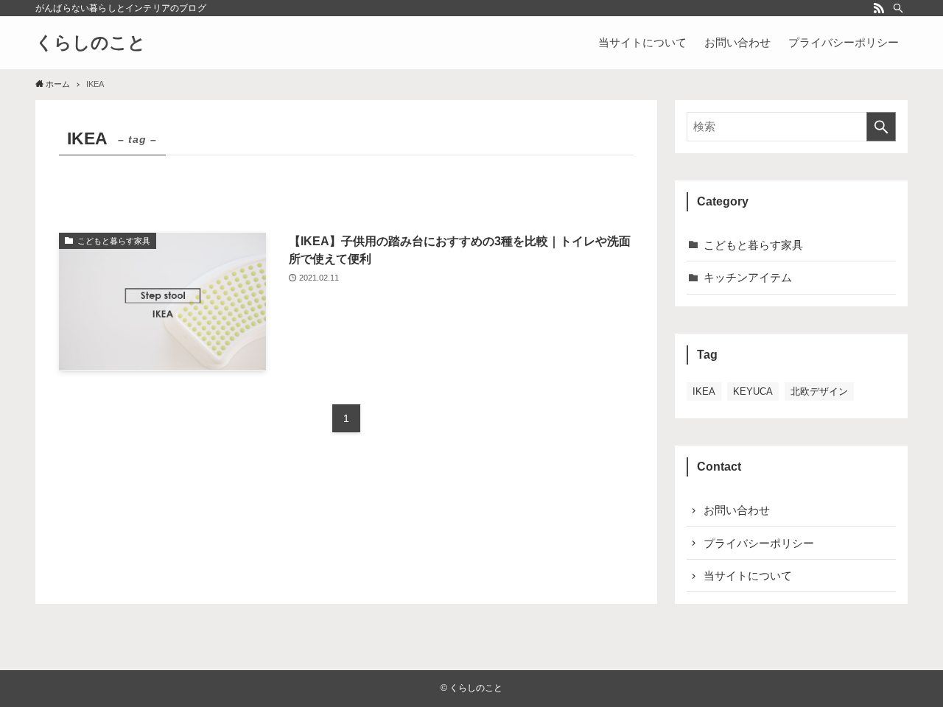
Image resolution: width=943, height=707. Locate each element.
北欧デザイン (819, 391)
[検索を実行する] (881, 126)
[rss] (878, 8)
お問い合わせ (737, 510)
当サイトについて (748, 575)
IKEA (704, 391)
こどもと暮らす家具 (753, 245)
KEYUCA (753, 391)
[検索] (898, 8)
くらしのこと (90, 43)
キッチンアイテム (748, 277)
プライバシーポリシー (759, 543)
